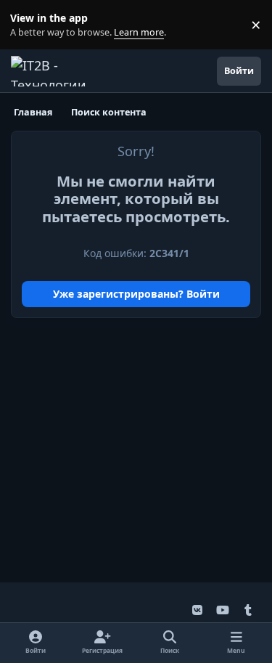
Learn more (28, 25)
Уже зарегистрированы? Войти (136, 294)
